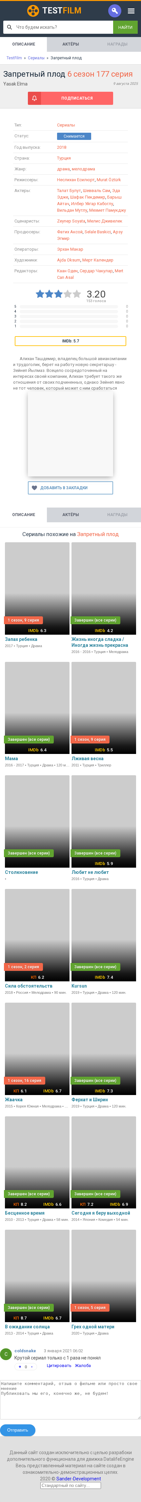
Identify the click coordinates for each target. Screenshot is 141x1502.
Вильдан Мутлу (72, 210)
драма (63, 168)
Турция (64, 158)
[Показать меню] (131, 10)
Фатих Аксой (70, 231)
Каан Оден (67, 270)
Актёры (70, 44)
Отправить (17, 1430)
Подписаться (77, 98)
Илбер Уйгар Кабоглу (92, 203)
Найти (125, 27)
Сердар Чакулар (96, 270)
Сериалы (66, 125)
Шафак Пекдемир (87, 197)
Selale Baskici (98, 231)
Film (61, 10)
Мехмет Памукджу (107, 210)
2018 (61, 147)
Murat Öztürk (109, 179)
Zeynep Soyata (71, 221)
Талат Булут (69, 190)
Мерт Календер (97, 260)
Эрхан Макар (70, 249)
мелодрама (83, 168)
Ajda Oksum (68, 260)
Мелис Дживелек (104, 221)
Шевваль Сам (96, 190)
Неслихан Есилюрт (76, 179)
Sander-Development (78, 1478)
